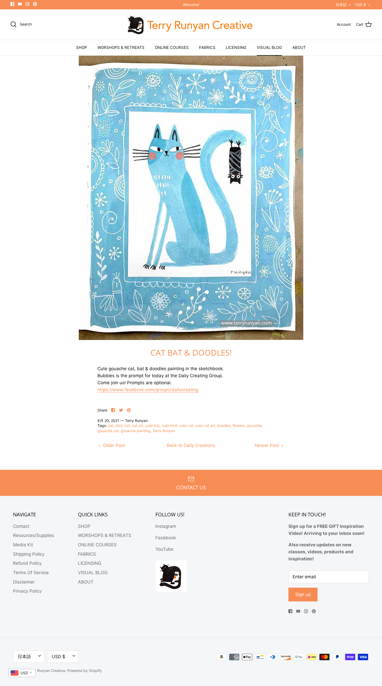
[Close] (237, 302)
